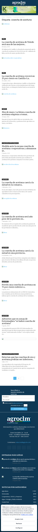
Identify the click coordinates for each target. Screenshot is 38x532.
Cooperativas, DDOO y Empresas (10, 143)
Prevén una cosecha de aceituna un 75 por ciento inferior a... (19, 286)
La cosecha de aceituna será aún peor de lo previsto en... (17, 217)
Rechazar (19, 523)
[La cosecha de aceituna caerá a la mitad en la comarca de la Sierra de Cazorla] (19, 172)
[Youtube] (29, 447)
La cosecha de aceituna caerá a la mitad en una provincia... (18, 251)
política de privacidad (18, 403)
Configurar (19, 528)
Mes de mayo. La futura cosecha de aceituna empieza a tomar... (18, 113)
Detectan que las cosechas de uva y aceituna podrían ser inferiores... (18, 358)
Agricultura (5, 179)
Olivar (3, 38)
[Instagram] (14, 447)
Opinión (4, 109)
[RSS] (19, 447)
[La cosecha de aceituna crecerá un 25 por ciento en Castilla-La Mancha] (19, 65)
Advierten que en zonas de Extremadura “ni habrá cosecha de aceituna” (18, 321)
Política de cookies (27, 514)
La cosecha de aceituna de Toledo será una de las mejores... (18, 43)
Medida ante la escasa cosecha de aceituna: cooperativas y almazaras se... (19, 148)
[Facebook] (9, 447)
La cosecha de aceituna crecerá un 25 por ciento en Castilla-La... (18, 77)
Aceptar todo (19, 519)
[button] (3, 3)
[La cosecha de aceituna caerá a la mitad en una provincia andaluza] (19, 240)
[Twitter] (24, 447)
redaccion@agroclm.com (23, 442)
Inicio (3, 17)
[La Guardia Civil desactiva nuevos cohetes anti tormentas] (3, 477)
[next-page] (22, 378)
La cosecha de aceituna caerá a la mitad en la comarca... (18, 183)
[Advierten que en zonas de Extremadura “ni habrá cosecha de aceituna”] (19, 308)
